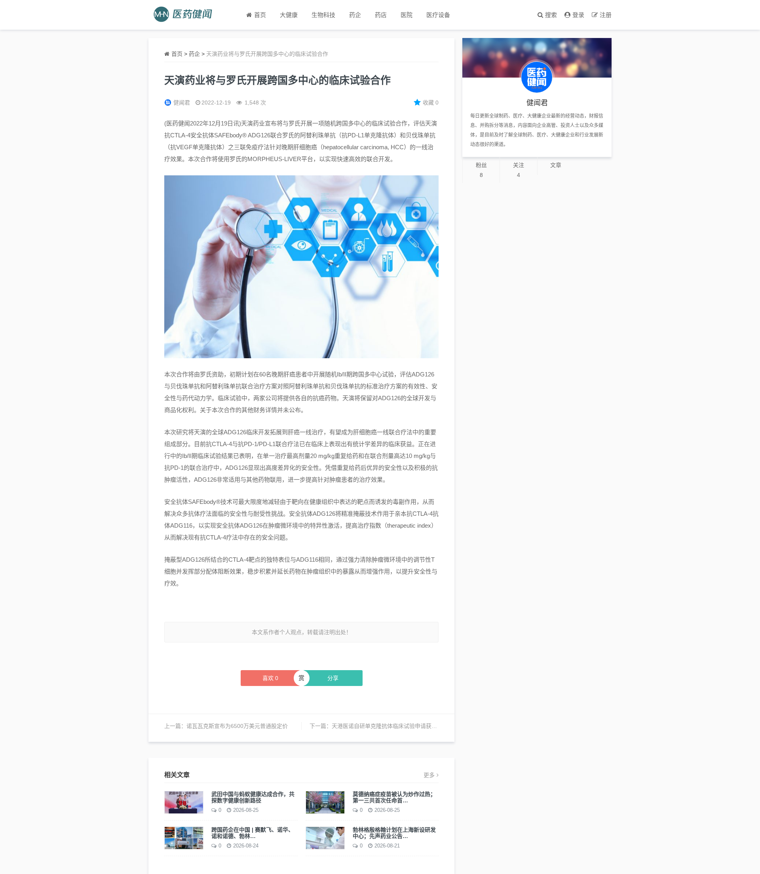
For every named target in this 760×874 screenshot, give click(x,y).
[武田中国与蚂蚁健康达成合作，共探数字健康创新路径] (183, 801)
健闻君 (181, 102)
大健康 (289, 14)
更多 (429, 775)
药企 (355, 14)
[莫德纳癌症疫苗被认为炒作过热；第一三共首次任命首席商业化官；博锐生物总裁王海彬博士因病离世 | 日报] (325, 801)
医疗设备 (438, 14)
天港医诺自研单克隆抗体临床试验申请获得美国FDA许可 (401, 726)
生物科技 (323, 14)
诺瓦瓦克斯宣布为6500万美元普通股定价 (237, 726)
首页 (176, 54)
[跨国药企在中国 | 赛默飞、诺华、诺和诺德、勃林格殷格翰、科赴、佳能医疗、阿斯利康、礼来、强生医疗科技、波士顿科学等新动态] (183, 837)
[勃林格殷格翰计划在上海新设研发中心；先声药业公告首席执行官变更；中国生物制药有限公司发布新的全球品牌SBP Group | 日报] (325, 837)
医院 (406, 14)
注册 (606, 14)
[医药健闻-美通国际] (185, 15)
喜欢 (270, 678)
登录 (578, 14)
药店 (381, 14)
